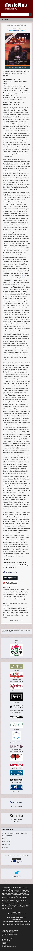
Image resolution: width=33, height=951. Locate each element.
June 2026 (5, 841)
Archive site (20, 901)
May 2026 (4, 844)
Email (24, 30)
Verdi (22, 620)
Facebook (18, 30)
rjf (19, 620)
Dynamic (16, 620)
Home (8, 25)
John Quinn (11, 931)
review (24, 275)
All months (5, 848)
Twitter (11, 30)
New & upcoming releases (16, 681)
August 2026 (5, 836)
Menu (6, 19)
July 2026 (4, 838)
